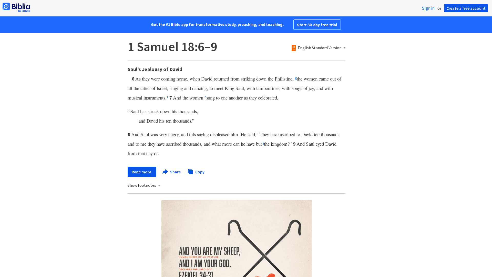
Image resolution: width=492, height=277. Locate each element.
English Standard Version (320, 48)
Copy (199, 171)
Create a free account (466, 8)
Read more (142, 171)
